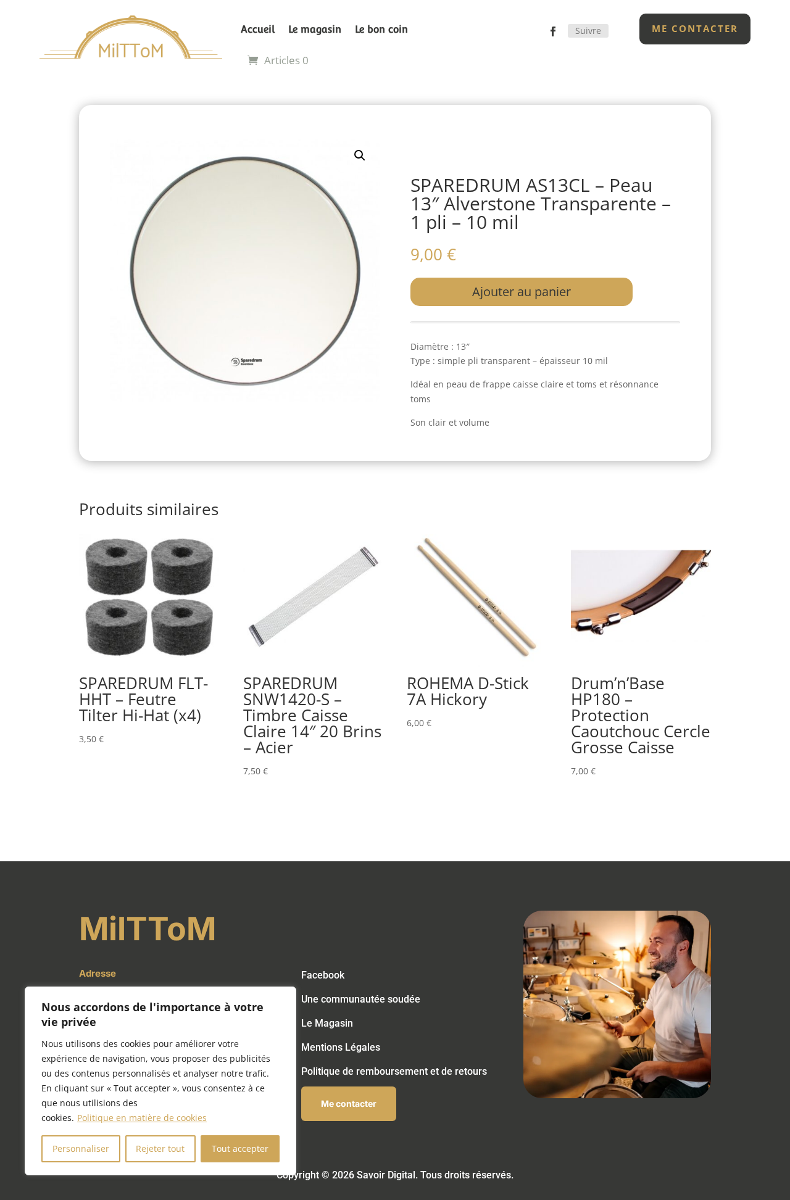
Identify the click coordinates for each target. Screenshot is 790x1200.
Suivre (588, 30)
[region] (160, 1081)
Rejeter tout (160, 1148)
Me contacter (695, 28)
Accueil (258, 29)
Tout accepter (240, 1148)
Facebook (322, 975)
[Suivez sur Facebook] (553, 31)
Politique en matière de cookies (142, 1117)
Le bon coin (381, 29)
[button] (360, 155)
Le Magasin (327, 1023)
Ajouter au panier (521, 291)
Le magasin (314, 29)
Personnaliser (80, 1148)
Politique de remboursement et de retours (394, 1071)
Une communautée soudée (360, 999)
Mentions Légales (340, 1047)
